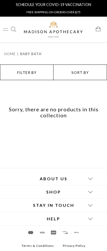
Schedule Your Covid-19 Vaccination (53, 4)
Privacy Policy (74, 246)
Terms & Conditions (38, 246)
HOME (10, 54)
